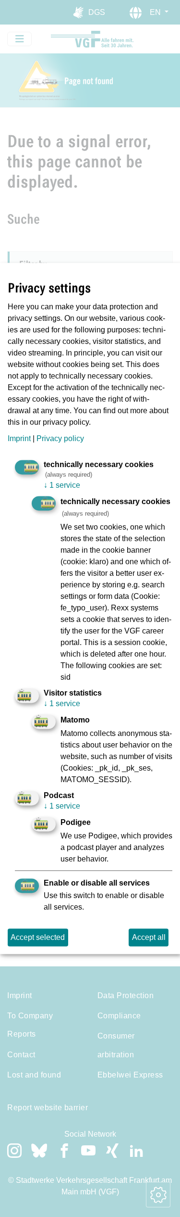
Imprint (19, 438)
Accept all (149, 937)
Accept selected (38, 937)
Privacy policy (60, 438)
